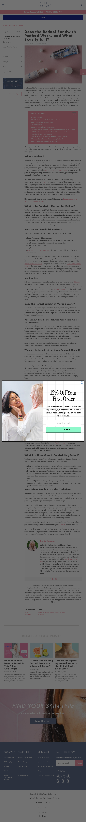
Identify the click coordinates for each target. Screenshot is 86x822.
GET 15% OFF (63, 429)
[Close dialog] (82, 382)
